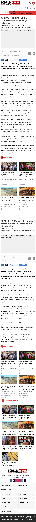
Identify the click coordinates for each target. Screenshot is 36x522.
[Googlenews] (22, 480)
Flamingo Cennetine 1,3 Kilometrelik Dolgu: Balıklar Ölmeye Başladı (9, 199)
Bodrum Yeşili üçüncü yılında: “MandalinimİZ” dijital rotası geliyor (26, 174)
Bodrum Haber (6, 55)
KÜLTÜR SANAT (21, 25)
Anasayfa (4, 25)
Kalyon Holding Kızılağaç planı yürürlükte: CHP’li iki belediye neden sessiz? (26, 448)
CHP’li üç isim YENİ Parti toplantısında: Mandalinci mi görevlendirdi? (9, 448)
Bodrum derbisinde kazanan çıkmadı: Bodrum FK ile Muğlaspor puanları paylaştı (22, 12)
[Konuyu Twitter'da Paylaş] (6, 60)
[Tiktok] (25, 480)
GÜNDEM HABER (12, 25)
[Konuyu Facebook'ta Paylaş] (2, 60)
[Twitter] (14, 480)
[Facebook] (11, 480)
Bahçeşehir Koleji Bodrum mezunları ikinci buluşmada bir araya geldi (26, 199)
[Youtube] (19, 480)
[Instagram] (16, 480)
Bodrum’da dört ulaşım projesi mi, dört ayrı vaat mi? (8, 174)
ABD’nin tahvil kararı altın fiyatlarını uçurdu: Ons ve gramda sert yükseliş (9, 463)
